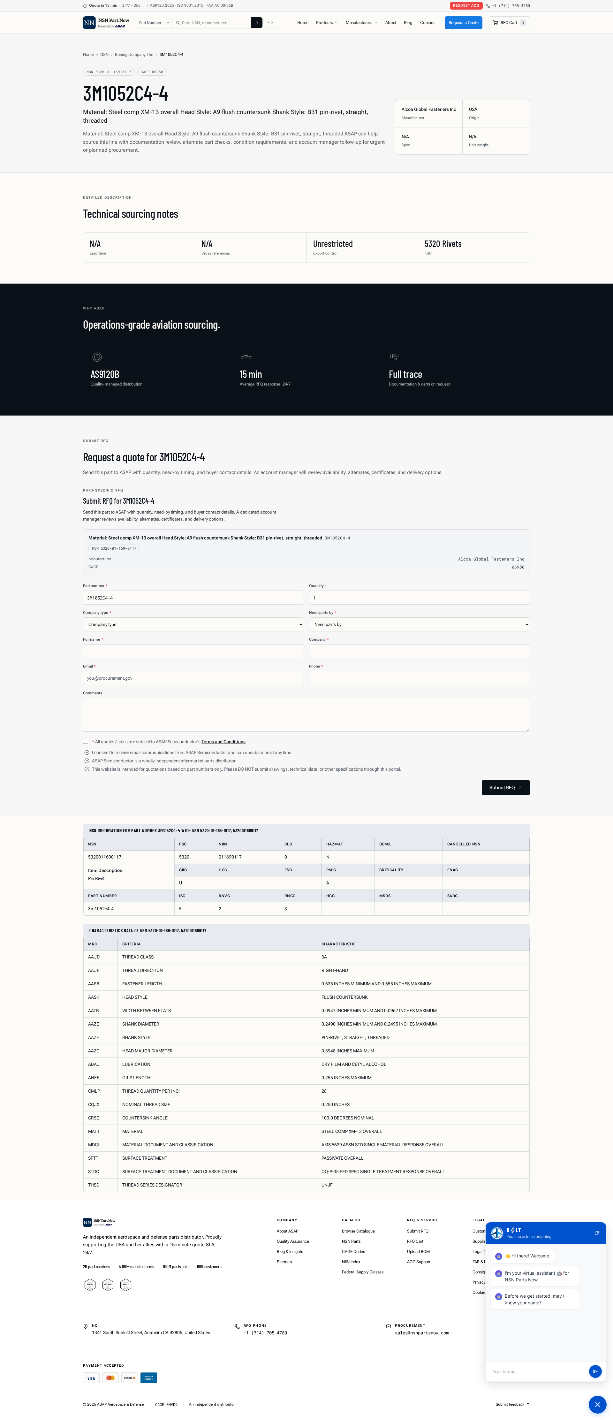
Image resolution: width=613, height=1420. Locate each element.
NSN (104, 54)
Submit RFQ (417, 1231)
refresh (597, 1233)
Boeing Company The (134, 54)
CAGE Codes (353, 1251)
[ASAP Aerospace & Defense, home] (106, 23)
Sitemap (284, 1261)
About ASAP (288, 1231)
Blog (408, 22)
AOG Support (418, 1261)
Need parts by (322, 612)
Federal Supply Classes (362, 1272)
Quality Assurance (293, 1241)
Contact (427, 22)
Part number (95, 586)
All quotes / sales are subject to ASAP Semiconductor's (169, 741)
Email (89, 666)
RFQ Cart (415, 1241)
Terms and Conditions (223, 741)
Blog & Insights (290, 1251)
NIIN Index (351, 1261)
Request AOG (466, 6)
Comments (92, 693)
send (595, 1371)
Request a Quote (464, 22)
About (390, 22)
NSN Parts (351, 1241)
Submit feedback (510, 1404)
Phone (316, 666)
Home (302, 22)
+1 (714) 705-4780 (511, 5)
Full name (93, 639)
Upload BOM (418, 1251)
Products (324, 22)
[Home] (99, 1222)
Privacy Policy (485, 1282)
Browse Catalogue (358, 1231)
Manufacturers (359, 22)
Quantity (318, 586)
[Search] (256, 22)
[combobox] (211, 22)
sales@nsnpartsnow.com (422, 1333)
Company (319, 639)
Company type (97, 612)
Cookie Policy (485, 1292)
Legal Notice (484, 1251)
